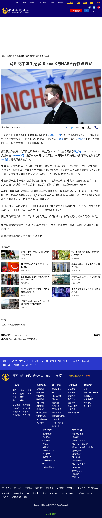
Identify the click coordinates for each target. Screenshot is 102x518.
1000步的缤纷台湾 (49, 462)
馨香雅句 (71, 399)
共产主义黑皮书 (78, 464)
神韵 (17, 2)
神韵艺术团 (18, 493)
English (85, 361)
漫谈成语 (71, 403)
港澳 (22, 390)
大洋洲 (37, 361)
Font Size (89, 127)
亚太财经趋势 (42, 419)
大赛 (24, 2)
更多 (26, 497)
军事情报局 (56, 409)
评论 (14, 397)
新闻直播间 (76, 11)
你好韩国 (46, 440)
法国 (52, 361)
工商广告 (76, 477)
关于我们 (17, 488)
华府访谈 (40, 409)
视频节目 (11, 56)
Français (6, 365)
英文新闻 (70, 2)
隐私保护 (39, 488)
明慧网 (81, 493)
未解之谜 (71, 389)
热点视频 (26, 405)
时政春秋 (56, 399)
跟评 (97, 335)
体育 (29, 394)
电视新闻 (20, 56)
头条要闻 (16, 405)
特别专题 (77, 429)
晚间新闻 (40, 399)
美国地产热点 (73, 412)
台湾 (22, 394)
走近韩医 (87, 406)
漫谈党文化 (77, 471)
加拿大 (22, 361)
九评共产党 (77, 451)
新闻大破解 (56, 406)
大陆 (14, 400)
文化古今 (71, 409)
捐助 (85, 2)
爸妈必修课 (72, 406)
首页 (3, 56)
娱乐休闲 (47, 429)
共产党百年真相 (78, 440)
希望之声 (53, 493)
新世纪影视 (16, 497)
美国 (14, 394)
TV (87, 11)
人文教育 (72, 385)
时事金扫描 (56, 396)
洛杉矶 (29, 361)
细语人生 (56, 426)
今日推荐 (26, 408)
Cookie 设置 (51, 514)
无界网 (5, 497)
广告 (78, 2)
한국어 (33, 365)
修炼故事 (76, 474)
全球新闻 (30, 56)
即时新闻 (16, 408)
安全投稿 (60, 488)
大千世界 (46, 454)
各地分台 (32, 2)
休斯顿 (45, 361)
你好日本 (46, 437)
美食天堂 (46, 444)
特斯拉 (81, 139)
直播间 (60, 375)
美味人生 (46, 447)
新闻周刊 (40, 406)
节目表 (50, 375)
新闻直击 (40, 403)
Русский (16, 365)
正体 (41, 2)
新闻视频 (41, 385)
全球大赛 (26, 415)
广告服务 (71, 488)
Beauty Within (48, 451)
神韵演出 (16, 415)
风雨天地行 (77, 461)
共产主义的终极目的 (80, 444)
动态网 (90, 493)
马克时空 (56, 419)
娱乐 (29, 390)
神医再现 (87, 403)
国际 (14, 390)
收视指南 (28, 488)
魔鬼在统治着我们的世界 (82, 447)
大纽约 (14, 361)
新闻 (17, 385)
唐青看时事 (56, 412)
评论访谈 (57, 385)
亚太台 (66, 361)
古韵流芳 (71, 396)
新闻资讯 (25, 375)
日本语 (25, 365)
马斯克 (59, 139)
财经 (22, 397)
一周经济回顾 (42, 412)
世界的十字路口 (58, 416)
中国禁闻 (40, 396)
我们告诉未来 (77, 434)
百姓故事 (76, 467)
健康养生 (88, 385)
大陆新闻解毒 (57, 423)
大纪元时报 (31, 493)
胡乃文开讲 (88, 396)
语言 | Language (57, 2)
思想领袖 (56, 403)
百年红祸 (76, 457)
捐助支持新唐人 (76, 376)
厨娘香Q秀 (46, 457)
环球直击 (40, 392)
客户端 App (93, 488)
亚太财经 (40, 423)
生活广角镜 (47, 434)
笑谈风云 (71, 392)
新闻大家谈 (56, 389)
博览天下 (16, 412)
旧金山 (58, 361)
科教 (22, 400)
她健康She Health (91, 392)
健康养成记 (88, 399)
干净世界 (42, 493)
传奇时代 (76, 437)
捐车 (91, 2)
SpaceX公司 (54, 135)
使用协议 (49, 488)
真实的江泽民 (77, 454)
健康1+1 (87, 389)
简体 (46, 2)
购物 (98, 2)
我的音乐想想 (48, 467)
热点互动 (56, 392)
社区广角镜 (41, 416)
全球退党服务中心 (67, 493)
